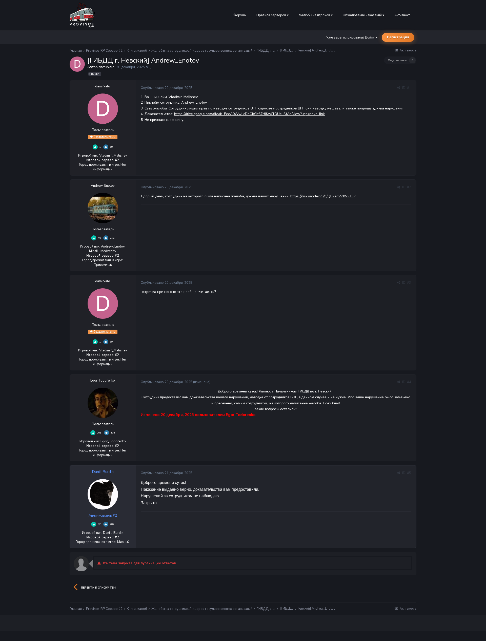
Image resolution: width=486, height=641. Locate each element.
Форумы (239, 15)
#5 (409, 473)
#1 (409, 88)
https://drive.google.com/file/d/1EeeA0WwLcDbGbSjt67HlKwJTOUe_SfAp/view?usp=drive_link (249, 113)
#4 (409, 382)
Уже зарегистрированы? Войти (351, 37)
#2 (409, 187)
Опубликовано (166, 88)
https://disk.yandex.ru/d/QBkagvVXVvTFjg (323, 196)
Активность (402, 15)
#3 (409, 282)
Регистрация (398, 37)
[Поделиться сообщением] (398, 88)
